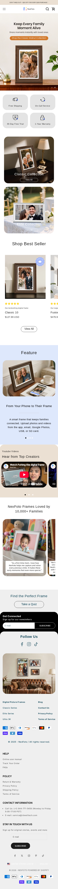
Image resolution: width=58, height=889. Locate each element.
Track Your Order (11, 708)
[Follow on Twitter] (22, 800)
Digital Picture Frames (14, 646)
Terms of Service (46, 663)
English (44, 808)
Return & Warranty (12, 726)
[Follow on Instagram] (29, 588)
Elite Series (8, 658)
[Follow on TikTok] (36, 588)
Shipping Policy (10, 734)
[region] (29, 24)
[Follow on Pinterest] (36, 800)
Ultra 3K (7, 663)
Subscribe (45, 570)
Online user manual (12, 703)
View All (28, 124)
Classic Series (10, 652)
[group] (29, 24)
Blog (40, 646)
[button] (12, 248)
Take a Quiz (29, 548)
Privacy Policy (45, 658)
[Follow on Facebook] (22, 588)
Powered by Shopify (38, 814)
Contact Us (43, 652)
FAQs (5, 712)
